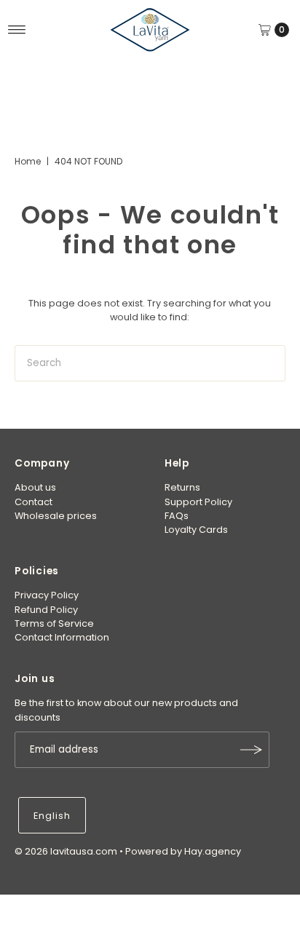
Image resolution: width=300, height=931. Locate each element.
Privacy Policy (47, 595)
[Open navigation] (17, 30)
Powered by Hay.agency (183, 851)
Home (28, 161)
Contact (33, 502)
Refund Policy (46, 609)
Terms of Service (54, 623)
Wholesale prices (56, 516)
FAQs (177, 516)
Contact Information (62, 637)
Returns (182, 487)
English (52, 815)
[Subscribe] (251, 750)
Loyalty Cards (196, 529)
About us (35, 487)
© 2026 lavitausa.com (66, 851)
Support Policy (198, 502)
